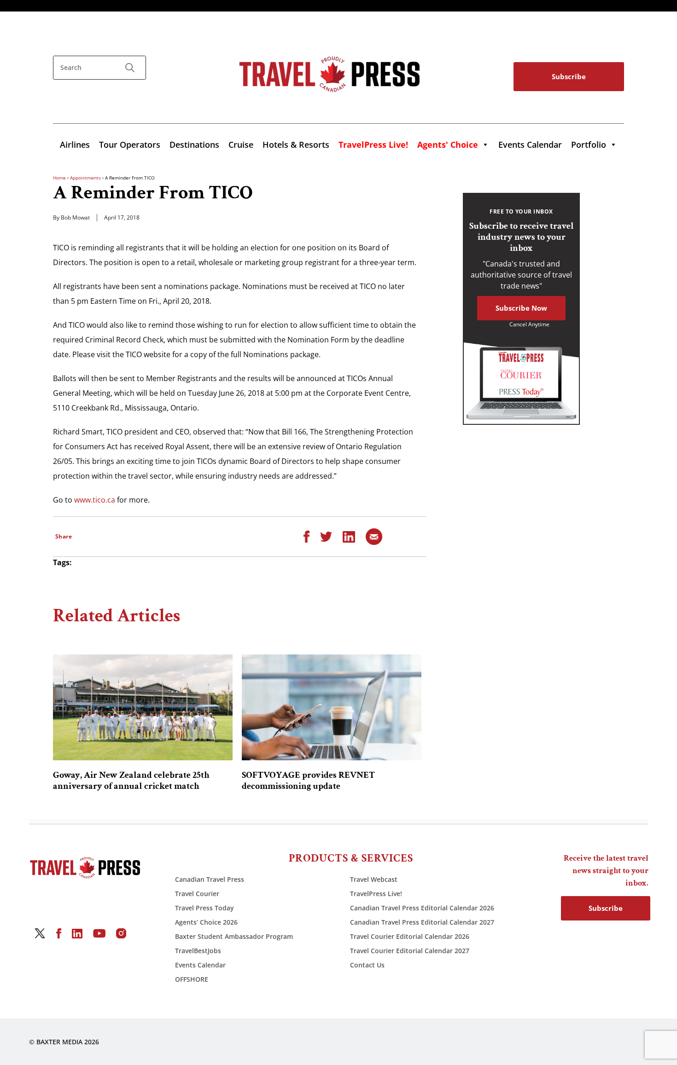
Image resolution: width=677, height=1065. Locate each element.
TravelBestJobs (198, 950)
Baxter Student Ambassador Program (234, 936)
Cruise (240, 144)
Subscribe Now (521, 308)
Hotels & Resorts (296, 144)
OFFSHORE (191, 979)
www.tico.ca (94, 500)
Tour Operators (129, 144)
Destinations (194, 144)
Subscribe (569, 76)
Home (59, 177)
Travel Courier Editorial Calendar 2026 (409, 936)
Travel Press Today (204, 907)
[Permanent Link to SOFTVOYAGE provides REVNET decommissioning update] (331, 707)
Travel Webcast (373, 879)
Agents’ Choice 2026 (206, 922)
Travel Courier (197, 893)
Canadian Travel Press (209, 879)
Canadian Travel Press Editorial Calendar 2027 (422, 922)
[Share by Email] (374, 536)
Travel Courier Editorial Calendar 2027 (409, 950)
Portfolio (588, 144)
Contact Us (367, 965)
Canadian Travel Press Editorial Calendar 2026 (422, 907)
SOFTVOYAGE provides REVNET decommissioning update (308, 781)
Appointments (85, 177)
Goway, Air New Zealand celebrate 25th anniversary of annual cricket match (131, 781)
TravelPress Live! (376, 893)
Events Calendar (530, 144)
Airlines (75, 144)
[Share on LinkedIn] (349, 536)
